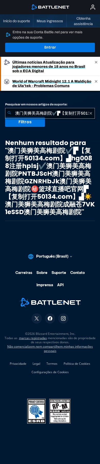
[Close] (96, 66)
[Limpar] (91, 113)
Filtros (25, 122)
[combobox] (50, 113)
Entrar (50, 47)
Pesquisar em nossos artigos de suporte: (36, 104)
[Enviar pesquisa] (9, 113)
